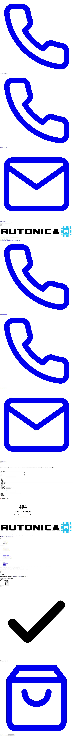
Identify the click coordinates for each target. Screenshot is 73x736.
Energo (10, 237)
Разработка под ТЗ (6, 550)
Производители (5, 541)
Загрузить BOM (5, 239)
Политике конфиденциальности (18, 576)
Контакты (4, 565)
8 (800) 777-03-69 (3, 536)
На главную (20, 516)
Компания (16, 237)
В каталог (25, 516)
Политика (2, 569)
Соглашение (9, 569)
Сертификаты (5, 563)
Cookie (5, 569)
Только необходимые (9, 578)
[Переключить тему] (0, 225)
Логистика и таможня (7, 556)
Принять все (3, 578)
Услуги (13, 237)
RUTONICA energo (6, 549)
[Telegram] (0, 570)
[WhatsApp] (1, 570)
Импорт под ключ (6, 555)
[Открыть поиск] (11, 223)
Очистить (2, 585)
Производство (6, 237)
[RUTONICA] (36, 236)
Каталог (1, 237)
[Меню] (9, 239)
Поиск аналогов (5, 542)
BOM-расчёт (5, 543)
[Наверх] (0, 572)
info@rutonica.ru (10, 536)
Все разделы (5, 540)
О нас (4, 562)
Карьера (4, 564)
